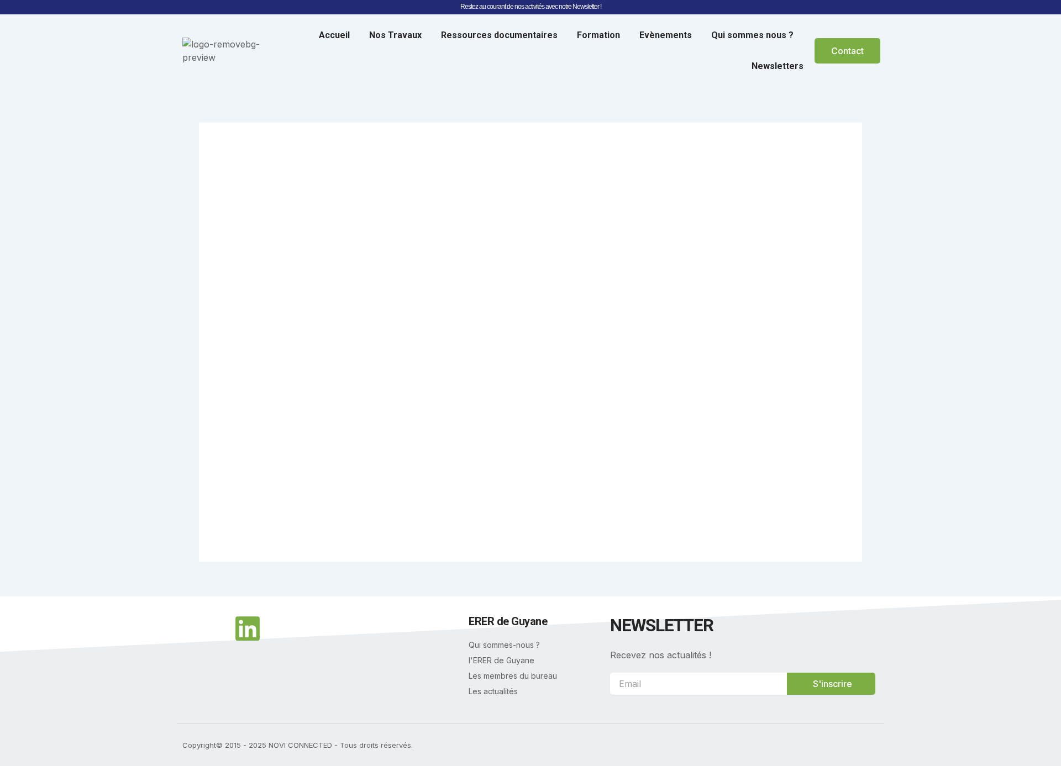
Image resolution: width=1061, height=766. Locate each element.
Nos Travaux (395, 35)
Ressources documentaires (499, 35)
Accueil (334, 35)
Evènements (665, 35)
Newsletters (777, 66)
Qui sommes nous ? (752, 35)
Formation (598, 35)
